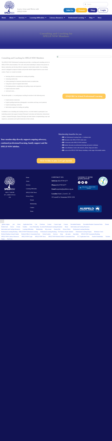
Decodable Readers (76, 224)
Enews (12, 226)
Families (25, 226)
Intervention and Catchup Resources (80, 226)
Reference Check (98, 231)
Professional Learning (76, 18)
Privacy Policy (30, 196)
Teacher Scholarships (97, 236)
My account (48, 229)
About (11, 18)
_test (13, 224)
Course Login (57, 224)
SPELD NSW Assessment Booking (90, 234)
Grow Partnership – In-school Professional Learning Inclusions (46, 226)
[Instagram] (86, 182)
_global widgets (5, 224)
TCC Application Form (83, 236)
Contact (32, 207)
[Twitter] (82, 182)
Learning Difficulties (37, 18)
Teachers (108, 236)
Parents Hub (57, 229)
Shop (91, 18)
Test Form (9, 239)
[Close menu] (2, 221)
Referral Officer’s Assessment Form (30, 234)
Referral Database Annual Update (10, 234)
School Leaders (47, 234)
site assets (68, 234)
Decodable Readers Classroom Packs (92, 224)
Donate (32, 200)
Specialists (76, 234)
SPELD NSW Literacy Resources (10, 236)
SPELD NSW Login (27, 236)
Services (22, 18)
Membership (33, 203)
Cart (36, 224)
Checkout (42, 224)
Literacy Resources (56, 18)
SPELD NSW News (31, 192)
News (99, 18)
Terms (31, 211)
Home (4, 18)
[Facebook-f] (79, 182)
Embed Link (4, 226)
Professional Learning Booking (81, 229)
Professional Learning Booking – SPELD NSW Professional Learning (19, 231)
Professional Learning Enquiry (84, 231)
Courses (66, 224)
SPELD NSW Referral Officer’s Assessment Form (61, 236)
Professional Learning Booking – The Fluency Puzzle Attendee (56, 231)
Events (18, 226)
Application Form (27, 224)
